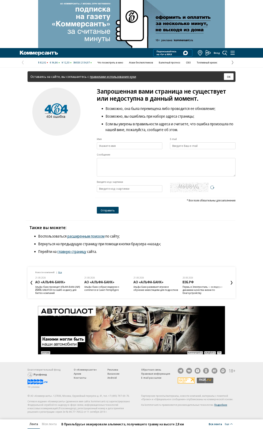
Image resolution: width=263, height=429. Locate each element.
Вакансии (113, 373)
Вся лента (215, 424)
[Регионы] (200, 53)
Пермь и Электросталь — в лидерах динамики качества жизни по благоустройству (203, 290)
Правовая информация (155, 373)
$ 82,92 (42, 62)
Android (112, 377)
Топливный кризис (207, 62)
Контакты (80, 377)
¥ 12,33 (66, 62)
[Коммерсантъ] (39, 53)
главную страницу (71, 251)
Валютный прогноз (169, 62)
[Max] (223, 371)
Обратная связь (151, 369)
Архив (77, 373)
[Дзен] (197, 371)
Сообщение (103, 154)
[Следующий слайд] (231, 283)
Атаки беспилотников (141, 62)
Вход (217, 53)
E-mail (173, 139)
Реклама (112, 369)
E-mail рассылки (151, 377)
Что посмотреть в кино (110, 62)
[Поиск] (225, 53)
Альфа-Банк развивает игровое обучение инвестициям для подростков (155, 288)
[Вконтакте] (189, 371)
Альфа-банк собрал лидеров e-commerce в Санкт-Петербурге (102, 288)
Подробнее (220, 405)
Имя (99, 139)
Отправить (108, 210)
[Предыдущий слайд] (31, 283)
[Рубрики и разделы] (232, 53)
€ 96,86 (54, 62)
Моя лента (49, 424)
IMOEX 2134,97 (81, 62)
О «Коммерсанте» (85, 369)
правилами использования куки (113, 76)
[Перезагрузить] (212, 187)
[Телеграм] (180, 371)
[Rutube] (214, 371)
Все (60, 272)
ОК (229, 77)
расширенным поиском (86, 236)
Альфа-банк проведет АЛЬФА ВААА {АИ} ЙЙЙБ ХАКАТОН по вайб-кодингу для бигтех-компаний (57, 290)
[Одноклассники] (206, 371)
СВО (188, 62)
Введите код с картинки (110, 181)
